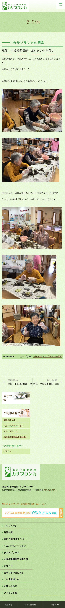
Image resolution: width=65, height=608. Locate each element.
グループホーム (10, 431)
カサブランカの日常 (52, 356)
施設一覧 (8, 532)
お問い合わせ (10, 586)
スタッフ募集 (10, 593)
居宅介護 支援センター (15, 539)
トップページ (10, 525)
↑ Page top (54, 605)
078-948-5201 (50, 490)
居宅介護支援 (9, 420)
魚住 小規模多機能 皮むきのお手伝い (28, 50)
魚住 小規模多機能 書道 (46, 382)
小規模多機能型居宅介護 (14, 437)
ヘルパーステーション (13, 426)
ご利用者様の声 (13, 413)
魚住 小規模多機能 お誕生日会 (20, 382)
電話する (8, 605)
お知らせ (37, 356)
